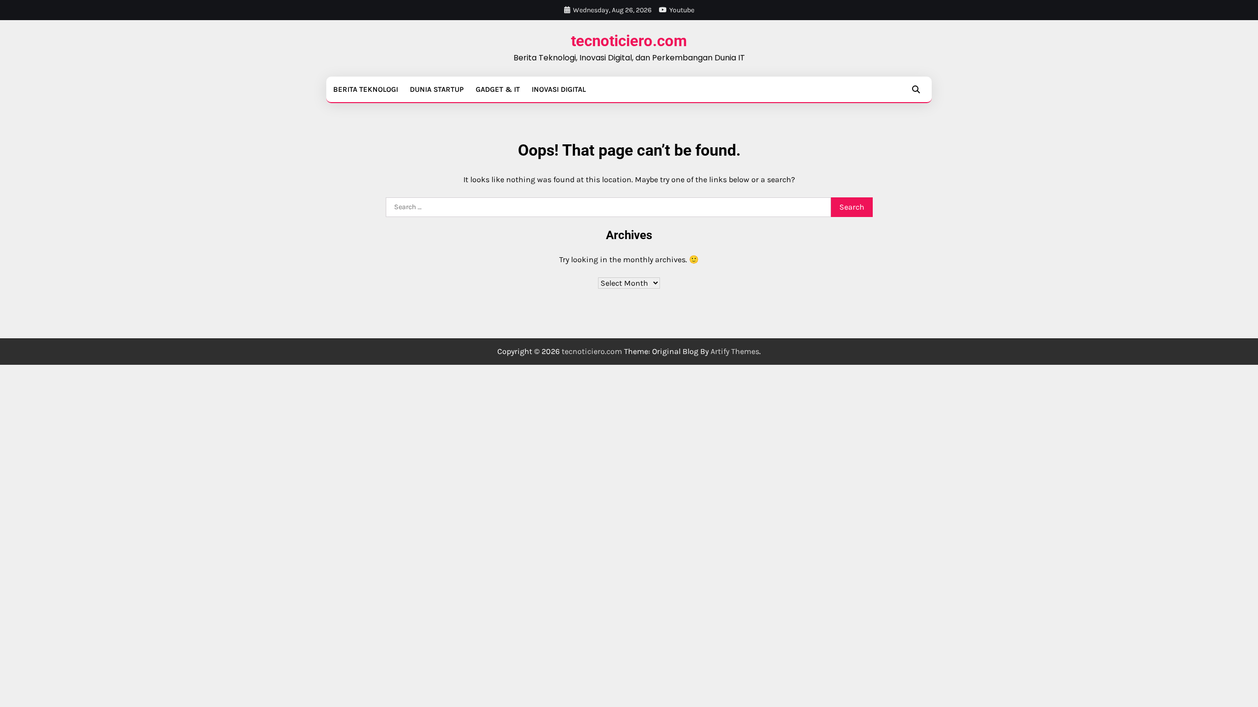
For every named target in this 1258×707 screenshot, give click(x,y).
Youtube (681, 10)
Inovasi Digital (559, 89)
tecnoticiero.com (629, 41)
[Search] (916, 89)
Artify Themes (735, 351)
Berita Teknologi (365, 89)
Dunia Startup (437, 89)
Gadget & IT (498, 89)
